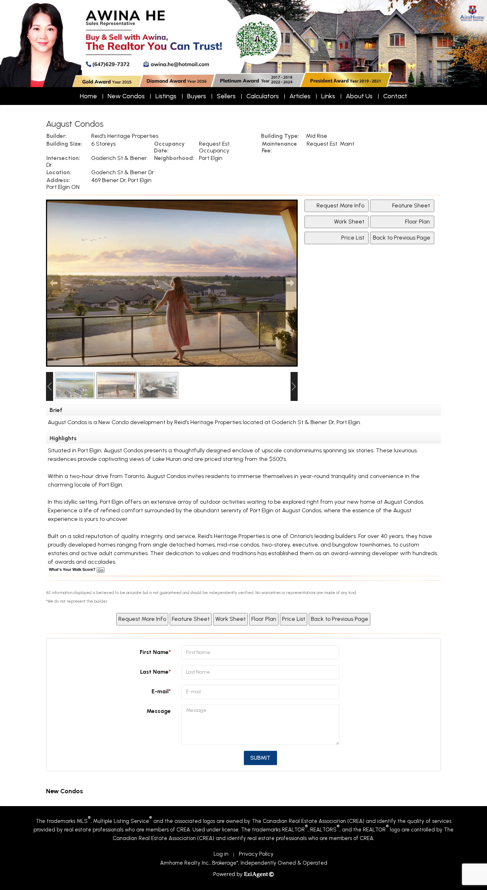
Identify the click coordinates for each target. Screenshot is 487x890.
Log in (221, 853)
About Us (359, 96)
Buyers (196, 96)
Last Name (154, 671)
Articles (300, 96)
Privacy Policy (256, 853)
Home (88, 96)
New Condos (126, 96)
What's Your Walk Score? (73, 569)
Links (328, 96)
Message (159, 711)
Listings (165, 96)
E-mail (160, 691)
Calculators (262, 96)
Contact (395, 96)
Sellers (226, 96)
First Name (154, 652)
